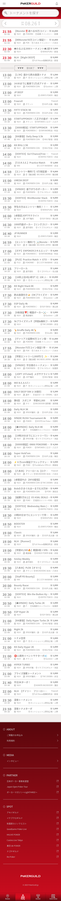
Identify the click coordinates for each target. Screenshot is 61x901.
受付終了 (30, 68)
